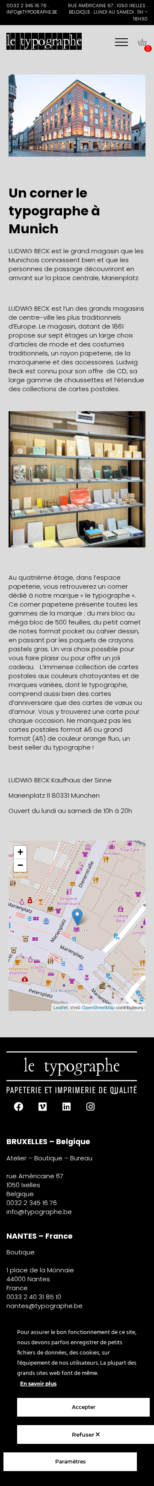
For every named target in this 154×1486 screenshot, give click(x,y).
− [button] (20, 865)
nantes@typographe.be (44, 1305)
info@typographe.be (39, 1211)
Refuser (84, 1434)
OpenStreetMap (98, 1007)
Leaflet (60, 1007)
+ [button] (20, 852)
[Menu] (121, 42)
